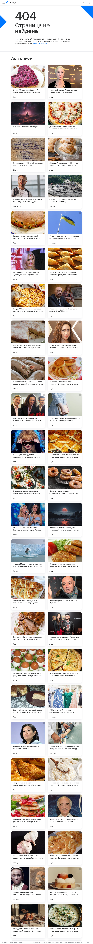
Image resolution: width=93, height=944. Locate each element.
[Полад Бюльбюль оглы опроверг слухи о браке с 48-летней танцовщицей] (65, 812)
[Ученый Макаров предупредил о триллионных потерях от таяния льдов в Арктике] (28, 556)
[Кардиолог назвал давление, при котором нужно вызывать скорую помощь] (65, 739)
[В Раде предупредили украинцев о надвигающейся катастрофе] (65, 228)
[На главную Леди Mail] (12, 2)
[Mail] (7, 2)
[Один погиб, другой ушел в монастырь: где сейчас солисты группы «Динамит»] (28, 410)
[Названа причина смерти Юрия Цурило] (65, 593)
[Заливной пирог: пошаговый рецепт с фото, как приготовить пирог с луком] (28, 228)
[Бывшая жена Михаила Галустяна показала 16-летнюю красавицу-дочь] (65, 629)
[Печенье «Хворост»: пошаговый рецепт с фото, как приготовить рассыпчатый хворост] (65, 848)
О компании (13, 942)
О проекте (36, 942)
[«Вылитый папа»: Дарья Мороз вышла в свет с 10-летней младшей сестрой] (65, 82)
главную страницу (39, 43)
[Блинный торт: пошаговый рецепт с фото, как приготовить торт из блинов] (28, 702)
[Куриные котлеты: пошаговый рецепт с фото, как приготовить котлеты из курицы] (65, 556)
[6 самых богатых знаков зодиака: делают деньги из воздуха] (28, 192)
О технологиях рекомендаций (52, 942)
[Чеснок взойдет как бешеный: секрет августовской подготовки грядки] (28, 848)
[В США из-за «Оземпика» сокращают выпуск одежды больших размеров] (65, 702)
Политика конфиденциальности (74, 942)
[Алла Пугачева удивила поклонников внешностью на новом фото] (28, 447)
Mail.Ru (4, 942)
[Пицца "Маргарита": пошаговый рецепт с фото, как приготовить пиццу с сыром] (28, 301)
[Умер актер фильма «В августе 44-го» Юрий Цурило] (65, 301)
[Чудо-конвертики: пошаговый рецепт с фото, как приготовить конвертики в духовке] (65, 265)
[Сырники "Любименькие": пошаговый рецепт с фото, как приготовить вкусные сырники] (65, 374)
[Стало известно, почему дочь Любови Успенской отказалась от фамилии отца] (65, 338)
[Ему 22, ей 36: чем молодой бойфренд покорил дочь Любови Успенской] (28, 520)
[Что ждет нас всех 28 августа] (28, 119)
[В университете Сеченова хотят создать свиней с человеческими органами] (28, 374)
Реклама (21, 942)
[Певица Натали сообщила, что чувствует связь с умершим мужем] (28, 265)
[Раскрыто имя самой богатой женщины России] (28, 739)
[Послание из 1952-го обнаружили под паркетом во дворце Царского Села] (28, 155)
